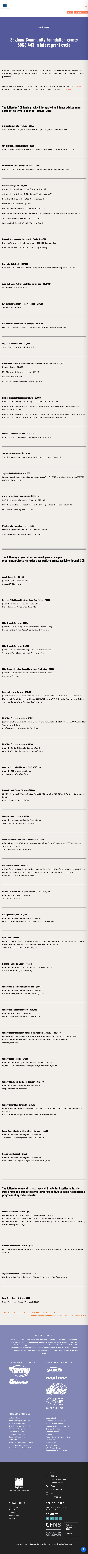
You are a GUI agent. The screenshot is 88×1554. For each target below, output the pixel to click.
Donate (70, 12)
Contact (12, 1518)
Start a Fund (13, 1510)
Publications (13, 1513)
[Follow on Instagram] (52, 1518)
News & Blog (14, 1515)
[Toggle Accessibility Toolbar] (83, 1549)
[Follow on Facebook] (47, 1518)
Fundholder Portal (81, 12)
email (68, 89)
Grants (78, 86)
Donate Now (14, 1507)
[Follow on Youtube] (60, 1518)
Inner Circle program (22, 1339)
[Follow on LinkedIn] (56, 1518)
